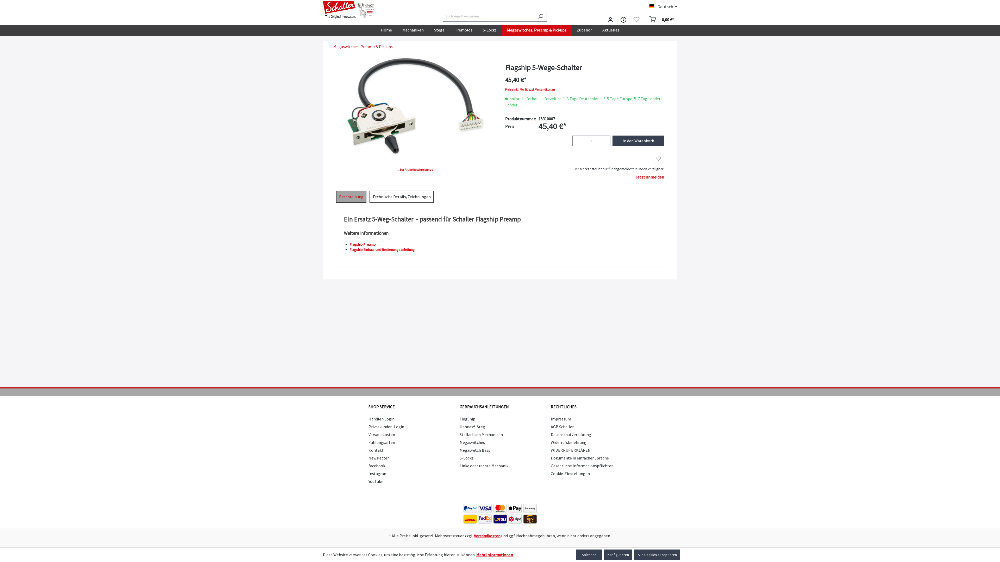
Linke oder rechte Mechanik (484, 465)
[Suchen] (541, 16)
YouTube (375, 481)
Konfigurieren (618, 554)
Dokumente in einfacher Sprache (580, 458)
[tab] (351, 197)
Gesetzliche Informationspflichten (582, 465)
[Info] (623, 19)
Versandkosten (381, 434)
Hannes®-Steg (472, 426)
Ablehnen (589, 554)
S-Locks (466, 458)
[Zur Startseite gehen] (349, 9)
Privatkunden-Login (386, 426)
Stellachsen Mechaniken (481, 434)
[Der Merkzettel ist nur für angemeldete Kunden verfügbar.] (636, 19)
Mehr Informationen (494, 554)
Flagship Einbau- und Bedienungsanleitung (382, 249)
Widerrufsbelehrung (568, 442)
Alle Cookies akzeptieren (657, 554)
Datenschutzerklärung (571, 434)
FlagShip (467, 419)
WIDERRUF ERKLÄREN (571, 450)
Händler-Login (381, 419)
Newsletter (378, 458)
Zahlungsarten (381, 442)
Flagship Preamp (363, 244)
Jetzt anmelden (649, 177)
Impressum (561, 419)
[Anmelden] (610, 19)
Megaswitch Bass (475, 450)
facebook (376, 465)
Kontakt (376, 450)
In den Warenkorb (638, 140)
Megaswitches (472, 442)
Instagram (378, 473)
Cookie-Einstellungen (570, 473)
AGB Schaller (562, 426)
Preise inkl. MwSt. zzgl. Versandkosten (530, 89)
